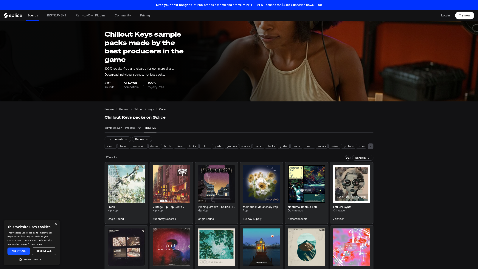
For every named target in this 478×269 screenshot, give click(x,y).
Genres (123, 109)
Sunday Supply (252, 219)
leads (296, 146)
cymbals (348, 146)
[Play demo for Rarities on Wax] (126, 247)
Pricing (145, 15)
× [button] (55, 224)
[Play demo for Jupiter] (171, 247)
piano (180, 146)
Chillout (138, 109)
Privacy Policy (34, 243)
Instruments (115, 139)
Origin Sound (116, 219)
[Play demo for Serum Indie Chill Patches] (306, 247)
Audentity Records (164, 219)
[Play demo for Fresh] (126, 184)
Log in (445, 15)
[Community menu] (133, 15)
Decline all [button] (44, 251)
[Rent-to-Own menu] (108, 15)
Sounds (32, 15)
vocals (322, 146)
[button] (31, 259)
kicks (192, 146)
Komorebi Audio (298, 219)
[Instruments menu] (69, 15)
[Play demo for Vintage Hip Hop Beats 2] (171, 184)
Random (363, 158)
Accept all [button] (19, 251)
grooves (231, 146)
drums (154, 146)
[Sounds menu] (40, 15)
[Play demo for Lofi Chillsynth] (351, 184)
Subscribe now (301, 5)
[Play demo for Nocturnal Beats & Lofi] (306, 184)
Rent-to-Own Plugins (90, 15)
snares (245, 146)
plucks (271, 146)
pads (218, 146)
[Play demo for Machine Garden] (351, 247)
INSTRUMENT (56, 15)
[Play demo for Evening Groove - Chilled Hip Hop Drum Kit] (216, 184)
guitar (284, 146)
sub (309, 146)
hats (258, 146)
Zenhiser (338, 219)
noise (334, 146)
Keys (151, 109)
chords (167, 146)
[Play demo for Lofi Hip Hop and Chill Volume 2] (216, 247)
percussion (139, 146)
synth (110, 146)
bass (123, 146)
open (362, 146)
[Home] (13, 16)
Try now (464, 15)
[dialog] (32, 242)
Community (123, 15)
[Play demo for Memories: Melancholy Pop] (261, 184)
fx (205, 146)
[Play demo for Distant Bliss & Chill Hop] (261, 247)
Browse (109, 109)
